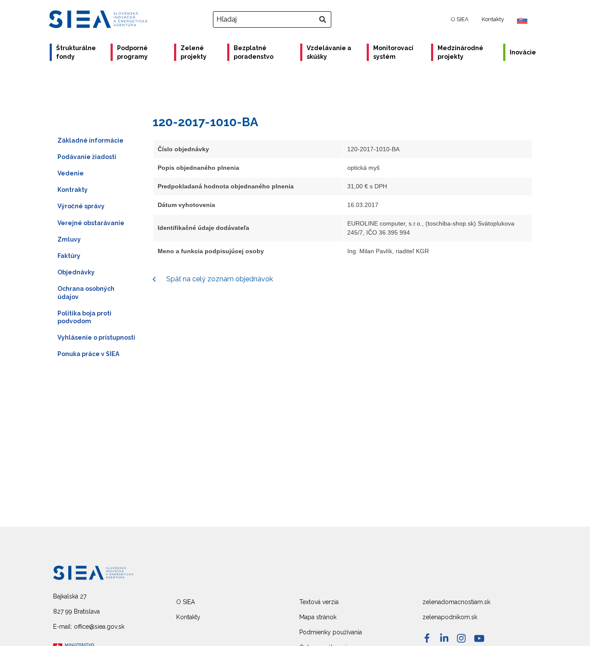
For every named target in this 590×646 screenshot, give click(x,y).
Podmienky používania (330, 632)
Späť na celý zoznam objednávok (219, 279)
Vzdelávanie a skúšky (329, 52)
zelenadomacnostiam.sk (456, 601)
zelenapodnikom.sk (449, 617)
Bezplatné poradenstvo (253, 52)
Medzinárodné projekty (460, 52)
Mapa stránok (317, 617)
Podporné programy (132, 52)
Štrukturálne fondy (76, 52)
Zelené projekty (193, 52)
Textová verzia (319, 601)
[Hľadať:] (273, 19)
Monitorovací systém (393, 52)
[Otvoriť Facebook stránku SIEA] (426, 638)
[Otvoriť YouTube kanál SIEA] (479, 638)
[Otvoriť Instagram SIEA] (461, 638)
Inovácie (523, 52)
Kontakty (493, 19)
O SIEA (460, 19)
